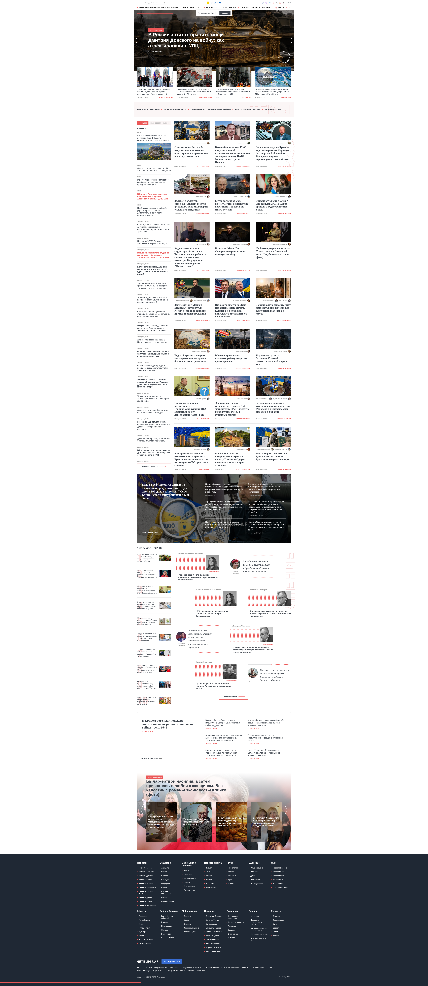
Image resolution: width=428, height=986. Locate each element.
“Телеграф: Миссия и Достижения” (255, 7)
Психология (255, 880)
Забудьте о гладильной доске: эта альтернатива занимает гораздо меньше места (147, 637)
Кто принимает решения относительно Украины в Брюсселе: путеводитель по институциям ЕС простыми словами (191, 459)
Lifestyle (141, 911)
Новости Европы (280, 868)
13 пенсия (254, 916)
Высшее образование (166, 892)
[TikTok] (283, 2)
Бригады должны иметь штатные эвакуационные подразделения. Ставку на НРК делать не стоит (256, 566)
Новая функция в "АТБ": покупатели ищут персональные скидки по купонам (147, 700)
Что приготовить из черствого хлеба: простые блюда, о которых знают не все (153, 398)
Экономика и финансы (189, 864)
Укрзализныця (189, 890)
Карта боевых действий (167, 917)
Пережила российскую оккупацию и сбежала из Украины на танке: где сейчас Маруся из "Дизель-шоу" (147, 669)
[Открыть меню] (139, 3)
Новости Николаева (147, 905)
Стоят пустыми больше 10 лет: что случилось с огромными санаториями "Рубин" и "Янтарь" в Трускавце (153, 228)
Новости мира (204, 469)
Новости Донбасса (146, 897)
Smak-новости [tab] (155, 123)
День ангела (233, 934)
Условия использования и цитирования (222, 968)
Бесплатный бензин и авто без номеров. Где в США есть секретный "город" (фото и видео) (153, 137)
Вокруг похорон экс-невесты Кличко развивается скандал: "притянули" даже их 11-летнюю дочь (147, 573)
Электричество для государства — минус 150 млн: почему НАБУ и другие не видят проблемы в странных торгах (232, 409)
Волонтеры (166, 934)
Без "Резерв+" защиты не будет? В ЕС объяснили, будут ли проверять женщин (273, 456)
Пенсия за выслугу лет (258, 939)
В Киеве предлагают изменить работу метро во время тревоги (231, 358)
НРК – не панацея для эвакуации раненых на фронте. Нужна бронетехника (212, 613)
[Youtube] (273, 2)
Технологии (233, 868)
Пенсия (253, 911)
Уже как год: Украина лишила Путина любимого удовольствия (152, 341)
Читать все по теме (149, 533)
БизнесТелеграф (228, 7)
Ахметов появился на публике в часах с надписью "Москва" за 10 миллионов (146, 653)
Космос (231, 872)
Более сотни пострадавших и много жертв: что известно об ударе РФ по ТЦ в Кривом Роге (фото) (232, 91)
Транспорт (188, 874)
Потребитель (144, 920)
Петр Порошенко (213, 940)
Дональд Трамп (212, 920)
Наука (229, 863)
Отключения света (175, 109)
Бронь (186, 920)
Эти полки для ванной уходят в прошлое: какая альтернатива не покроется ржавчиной (152, 299)
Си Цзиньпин (211, 924)
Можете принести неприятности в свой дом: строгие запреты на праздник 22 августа (153, 182)
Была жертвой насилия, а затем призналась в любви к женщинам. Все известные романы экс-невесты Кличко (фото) (186, 788)
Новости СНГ (278, 880)
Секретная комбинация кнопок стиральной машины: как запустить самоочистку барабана (153, 313)
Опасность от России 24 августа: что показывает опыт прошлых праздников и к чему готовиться (191, 151)
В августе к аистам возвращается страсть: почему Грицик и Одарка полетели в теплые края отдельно (230, 459)
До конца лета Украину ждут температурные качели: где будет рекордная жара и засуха (273, 309)
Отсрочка (187, 924)
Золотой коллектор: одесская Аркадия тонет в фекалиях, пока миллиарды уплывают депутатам (191, 205)
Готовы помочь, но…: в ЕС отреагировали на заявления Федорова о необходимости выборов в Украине (273, 407)
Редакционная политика (192, 968)
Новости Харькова (146, 872)
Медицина (165, 884)
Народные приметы (236, 922)
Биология (232, 876)
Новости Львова (146, 884)
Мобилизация (273, 109)
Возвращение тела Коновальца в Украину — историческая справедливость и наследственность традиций (201, 639)
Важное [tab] (166, 123)
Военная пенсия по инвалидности (258, 929)
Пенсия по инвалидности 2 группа (257, 922)
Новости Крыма (145, 901)
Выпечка (276, 916)
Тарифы (187, 882)
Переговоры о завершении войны (211, 109)
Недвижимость (190, 878)
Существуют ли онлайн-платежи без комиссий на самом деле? (152, 411)
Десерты (276, 928)
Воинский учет (189, 932)
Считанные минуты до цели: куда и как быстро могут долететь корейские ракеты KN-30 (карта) (154, 91)
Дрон (230, 880)
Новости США (278, 872)
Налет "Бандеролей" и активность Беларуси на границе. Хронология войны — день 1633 (264, 753)
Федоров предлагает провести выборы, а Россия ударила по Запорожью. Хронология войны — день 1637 (224, 738)
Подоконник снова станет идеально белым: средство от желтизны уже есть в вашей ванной (147, 621)
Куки (213, 13)
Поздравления (145, 944)
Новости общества (243, 166)
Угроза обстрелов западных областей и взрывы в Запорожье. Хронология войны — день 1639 (266, 722)
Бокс (208, 872)
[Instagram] (280, 2)
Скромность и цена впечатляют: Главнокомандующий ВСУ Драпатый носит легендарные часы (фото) (190, 409)
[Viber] (266, 3)
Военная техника (168, 938)
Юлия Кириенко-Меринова (190, 553)
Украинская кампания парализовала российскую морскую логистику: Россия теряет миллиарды (253, 649)
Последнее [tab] (143, 123)
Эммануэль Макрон (214, 928)
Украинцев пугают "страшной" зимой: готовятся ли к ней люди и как (272, 360)
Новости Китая (279, 884)
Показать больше (150, 467)
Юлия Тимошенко (213, 944)
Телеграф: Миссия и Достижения (180, 971)
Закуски (276, 936)
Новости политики (203, 320)
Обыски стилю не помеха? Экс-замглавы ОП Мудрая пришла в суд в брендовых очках (153, 353)
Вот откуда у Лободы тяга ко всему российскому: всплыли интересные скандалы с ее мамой (266, 822)
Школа (164, 887)
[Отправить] (164, 2)
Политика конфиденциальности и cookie (162, 968)
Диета (252, 876)
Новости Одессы (146, 880)
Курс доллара (189, 886)
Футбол (209, 868)
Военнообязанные (191, 928)
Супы (275, 924)
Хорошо (225, 13)
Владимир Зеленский (214, 916)
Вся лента (141, 129)
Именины (232, 938)
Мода (141, 924)
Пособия (165, 897)
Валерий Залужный (214, 932)
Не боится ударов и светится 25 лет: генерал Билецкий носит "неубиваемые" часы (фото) (273, 253)
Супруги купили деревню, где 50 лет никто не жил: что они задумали (154, 169)
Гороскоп (143, 916)
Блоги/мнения (214, 571)
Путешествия (144, 928)
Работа (164, 872)
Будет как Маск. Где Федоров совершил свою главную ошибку (230, 251)
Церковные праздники (233, 917)
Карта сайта (158, 971)
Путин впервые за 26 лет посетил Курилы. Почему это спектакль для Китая (213, 686)
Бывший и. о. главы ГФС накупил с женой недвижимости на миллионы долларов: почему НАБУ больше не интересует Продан (232, 154)
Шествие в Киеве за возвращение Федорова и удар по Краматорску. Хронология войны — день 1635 (221, 753)
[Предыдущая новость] (136, 40)
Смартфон (232, 884)
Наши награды (259, 968)
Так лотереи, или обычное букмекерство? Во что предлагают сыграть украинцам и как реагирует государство (264, 488)
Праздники (232, 911)
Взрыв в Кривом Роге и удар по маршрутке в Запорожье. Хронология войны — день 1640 (153, 255)
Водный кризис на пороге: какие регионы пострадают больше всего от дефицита (191, 358)
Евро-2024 (210, 884)
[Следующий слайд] (292, 7)
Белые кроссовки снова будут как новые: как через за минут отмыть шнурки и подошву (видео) (146, 605)
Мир (273, 863)
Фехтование (211, 887)
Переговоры (166, 926)
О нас (139, 968)
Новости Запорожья (147, 887)
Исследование (256, 884)
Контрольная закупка (191, 7)
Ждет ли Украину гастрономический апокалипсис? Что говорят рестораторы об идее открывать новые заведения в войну (266, 526)
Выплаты (165, 876)
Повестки (187, 916)
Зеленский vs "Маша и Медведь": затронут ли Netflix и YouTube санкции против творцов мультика (190, 309)
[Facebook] (262, 2)
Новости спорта (213, 863)
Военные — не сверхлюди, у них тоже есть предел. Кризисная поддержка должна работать (274, 675)
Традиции (232, 926)
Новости (142, 863)
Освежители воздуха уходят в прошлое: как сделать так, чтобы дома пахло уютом (152, 367)
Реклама (245, 968)
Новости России (279, 876)
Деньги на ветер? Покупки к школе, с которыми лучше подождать (153, 439)
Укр (289, 3)
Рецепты (276, 911)
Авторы (281, 7)
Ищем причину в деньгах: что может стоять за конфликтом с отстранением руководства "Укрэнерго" (223, 524)
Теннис (209, 876)
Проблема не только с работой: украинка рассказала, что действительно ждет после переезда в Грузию (152, 211)
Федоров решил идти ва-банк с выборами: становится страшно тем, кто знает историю (198, 577)
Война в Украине (169, 911)
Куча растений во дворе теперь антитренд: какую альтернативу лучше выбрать (147, 557)
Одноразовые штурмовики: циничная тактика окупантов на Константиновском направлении (270, 613)
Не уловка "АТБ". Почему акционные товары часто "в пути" (152, 242)
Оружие (164, 930)
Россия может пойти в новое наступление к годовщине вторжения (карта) (265, 738)
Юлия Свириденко (213, 951)
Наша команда (143, 971)
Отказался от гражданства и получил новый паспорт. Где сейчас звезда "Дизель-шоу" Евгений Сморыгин (146, 684)
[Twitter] (276, 2)
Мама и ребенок (257, 868)
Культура (142, 932)
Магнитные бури (146, 940)
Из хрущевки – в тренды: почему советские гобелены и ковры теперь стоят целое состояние (152, 328)
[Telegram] (270, 2)
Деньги (186, 871)
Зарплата (165, 868)
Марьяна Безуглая (213, 947)
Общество (165, 863)
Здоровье (254, 863)
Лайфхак (142, 936)
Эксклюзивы (211, 7)
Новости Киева (145, 868)
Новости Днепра (146, 876)
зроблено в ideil (285, 977)
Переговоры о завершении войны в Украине (158, 7)
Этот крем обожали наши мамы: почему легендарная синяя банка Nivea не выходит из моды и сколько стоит (161, 821)
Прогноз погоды (168, 901)
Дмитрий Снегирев (258, 590)
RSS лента (201, 971)
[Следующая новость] (291, 40)
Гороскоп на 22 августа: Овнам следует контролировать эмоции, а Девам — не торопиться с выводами (153, 425)
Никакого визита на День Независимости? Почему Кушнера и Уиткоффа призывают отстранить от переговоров (231, 310)
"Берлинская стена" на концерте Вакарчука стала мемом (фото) (196, 822)
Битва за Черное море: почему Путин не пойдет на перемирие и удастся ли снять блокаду (231, 205)
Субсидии (165, 880)
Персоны (209, 911)
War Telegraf (207, 97)
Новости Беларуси (280, 887)
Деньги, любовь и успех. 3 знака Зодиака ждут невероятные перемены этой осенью (231, 822)
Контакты (272, 968)
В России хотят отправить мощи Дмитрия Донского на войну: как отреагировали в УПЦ (270, 91)
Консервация (278, 920)
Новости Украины (166, 97)
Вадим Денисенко (204, 662)
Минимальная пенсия (259, 934)
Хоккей (209, 880)
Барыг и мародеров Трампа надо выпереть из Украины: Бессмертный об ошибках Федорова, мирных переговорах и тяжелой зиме (273, 153)
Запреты (231, 930)
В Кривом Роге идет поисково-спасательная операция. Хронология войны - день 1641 (194, 91)
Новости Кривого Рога (146, 892)
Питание (254, 872)
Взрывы (164, 922)
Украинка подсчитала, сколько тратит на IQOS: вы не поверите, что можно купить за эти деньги (152, 285)
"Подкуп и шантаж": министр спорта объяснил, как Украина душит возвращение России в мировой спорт (183, 40)
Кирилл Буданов (212, 936)
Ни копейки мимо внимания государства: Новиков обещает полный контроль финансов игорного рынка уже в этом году (224, 488)
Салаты (276, 932)
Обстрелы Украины (148, 109)
